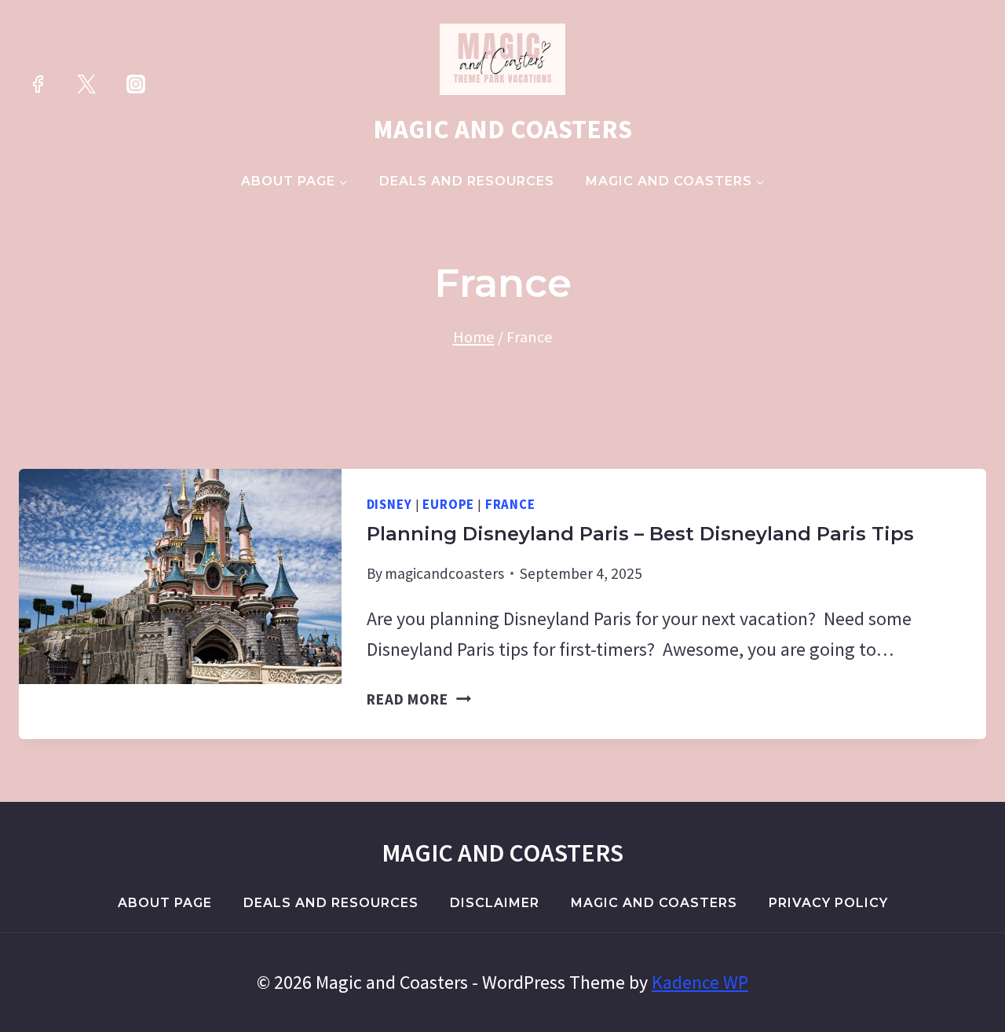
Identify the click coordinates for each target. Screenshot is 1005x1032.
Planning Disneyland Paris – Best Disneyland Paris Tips (640, 533)
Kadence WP (700, 982)
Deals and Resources (466, 181)
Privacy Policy (828, 902)
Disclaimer (494, 902)
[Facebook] (38, 84)
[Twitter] (86, 84)
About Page (165, 902)
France (510, 504)
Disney (389, 504)
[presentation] (180, 576)
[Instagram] (136, 84)
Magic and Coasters (654, 902)
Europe (448, 504)
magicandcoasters (444, 573)
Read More (419, 699)
